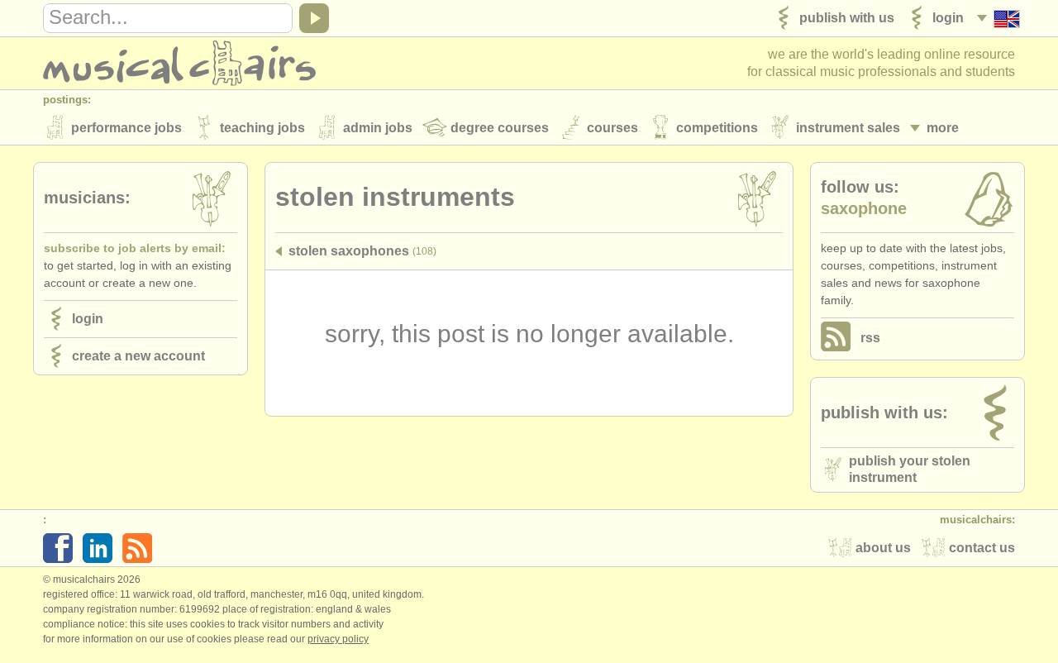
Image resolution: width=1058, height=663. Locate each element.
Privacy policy (338, 639)
